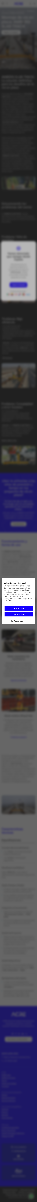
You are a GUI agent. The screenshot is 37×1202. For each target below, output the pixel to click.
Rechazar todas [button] (18, 614)
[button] (18, 620)
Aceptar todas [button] (19, 608)
